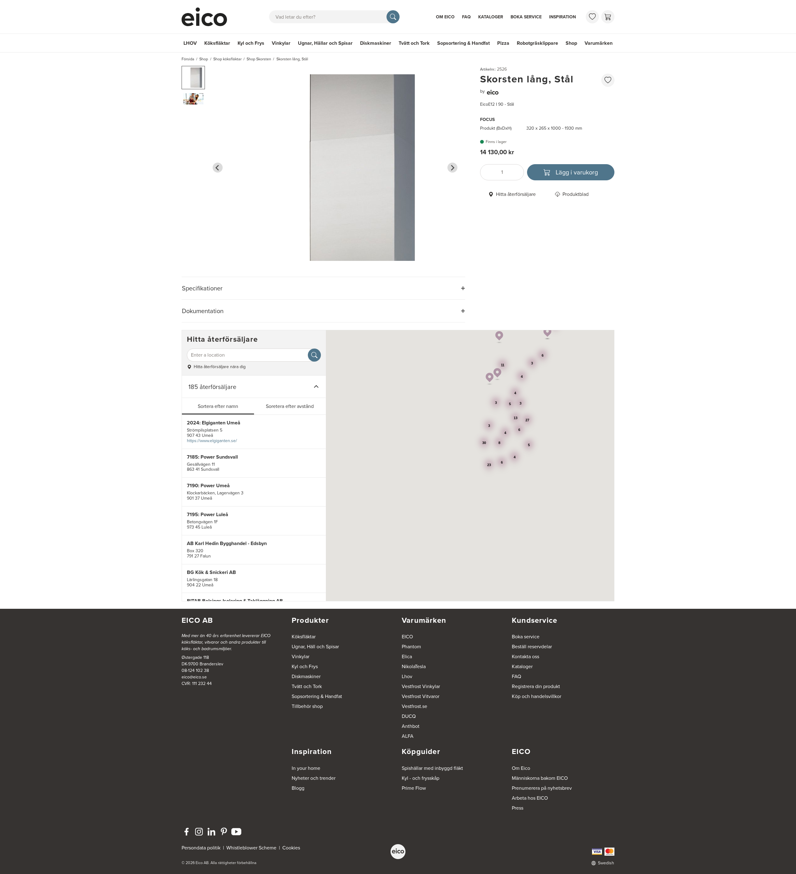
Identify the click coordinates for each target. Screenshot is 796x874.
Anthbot (410, 726)
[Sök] (393, 16)
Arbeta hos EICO (530, 798)
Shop (571, 43)
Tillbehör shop (307, 706)
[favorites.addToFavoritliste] (607, 80)
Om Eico (445, 17)
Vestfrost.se (414, 706)
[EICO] (398, 851)
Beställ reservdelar (532, 646)
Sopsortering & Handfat (463, 43)
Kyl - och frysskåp (420, 778)
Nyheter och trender (314, 778)
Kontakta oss (525, 656)
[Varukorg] (607, 16)
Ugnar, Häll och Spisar (315, 646)
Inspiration (562, 17)
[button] (193, 77)
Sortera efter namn (218, 406)
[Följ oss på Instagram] (199, 832)
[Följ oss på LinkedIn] (211, 832)
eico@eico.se (194, 677)
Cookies (291, 847)
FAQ (466, 17)
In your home (306, 768)
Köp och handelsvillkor (536, 696)
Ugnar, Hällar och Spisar (325, 43)
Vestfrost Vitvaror (420, 696)
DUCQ (409, 716)
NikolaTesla (414, 666)
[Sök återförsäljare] (314, 355)
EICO (407, 636)
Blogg (298, 788)
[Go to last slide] (218, 168)
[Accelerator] (207, 16)
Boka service (526, 17)
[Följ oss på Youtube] (236, 832)
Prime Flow (414, 788)
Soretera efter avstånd (290, 406)
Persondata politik (201, 847)
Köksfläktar (217, 43)
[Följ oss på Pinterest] (224, 832)
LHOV (190, 43)
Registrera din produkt (536, 686)
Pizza (503, 43)
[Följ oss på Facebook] (187, 832)
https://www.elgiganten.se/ (212, 440)
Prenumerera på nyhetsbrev (542, 788)
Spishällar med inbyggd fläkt (432, 768)
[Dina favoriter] (592, 16)
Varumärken (599, 43)
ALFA (408, 736)
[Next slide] (452, 168)
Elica (407, 656)
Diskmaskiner (375, 43)
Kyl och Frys (251, 43)
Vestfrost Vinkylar (421, 686)
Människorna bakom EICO (540, 778)
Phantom (411, 646)
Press (517, 808)
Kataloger (490, 17)
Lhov (407, 676)
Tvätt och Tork (414, 43)
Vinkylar (281, 43)
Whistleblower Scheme (251, 847)
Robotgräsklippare (537, 43)
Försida (188, 59)
